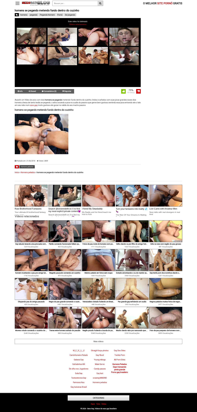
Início (17, 172)
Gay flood (100, 355)
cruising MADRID (100, 378)
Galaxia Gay (79, 360)
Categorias (98, 398)
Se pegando (70, 15)
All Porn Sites (119, 360)
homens (23, 15)
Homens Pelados (119, 364)
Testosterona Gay (78, 378)
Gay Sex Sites (119, 350)
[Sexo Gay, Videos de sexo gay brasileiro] (35, 5)
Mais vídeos (98, 341)
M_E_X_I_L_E (79, 350)
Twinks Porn (119, 355)
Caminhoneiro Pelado (79, 355)
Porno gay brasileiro (119, 372)
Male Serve (100, 364)
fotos (104, 404)
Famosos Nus (78, 382)
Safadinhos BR (78, 364)
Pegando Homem (47, 15)
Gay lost (99, 373)
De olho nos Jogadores (78, 369)
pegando (33, 15)
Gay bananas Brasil (79, 387)
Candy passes (100, 369)
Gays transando (119, 367)
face (93, 404)
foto (98, 404)
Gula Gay (78, 373)
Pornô (59, 15)
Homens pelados (27, 167)
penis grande (119, 369)
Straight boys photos (100, 350)
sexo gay (34, 105)
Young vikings (100, 360)
